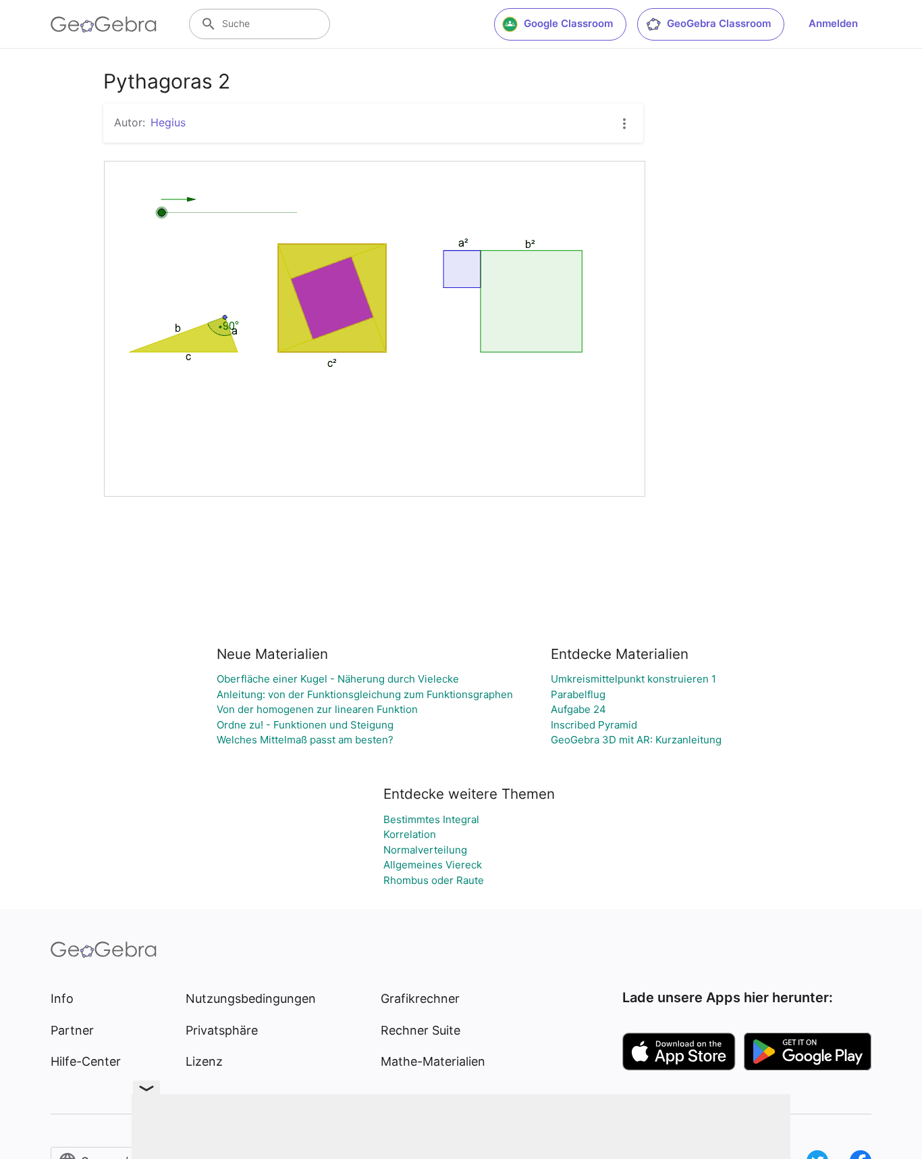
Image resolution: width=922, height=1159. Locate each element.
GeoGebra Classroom (719, 23)
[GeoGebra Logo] (104, 24)
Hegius (168, 122)
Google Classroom (568, 23)
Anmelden (833, 23)
